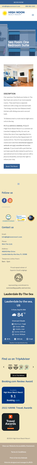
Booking (13, 400)
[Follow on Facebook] (4, 200)
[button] (4, 367)
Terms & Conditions (18, 452)
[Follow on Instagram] (10, 200)
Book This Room (12, 166)
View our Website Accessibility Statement (18, 446)
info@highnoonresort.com (12, 237)
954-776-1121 (7, 244)
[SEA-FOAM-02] (18, 87)
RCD (30, 462)
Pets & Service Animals (18, 458)
